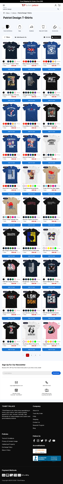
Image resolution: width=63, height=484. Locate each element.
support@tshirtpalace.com (16, 385)
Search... (5, 7)
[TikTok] (50, 440)
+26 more (38, 61)
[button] (18, 43)
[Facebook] (34, 440)
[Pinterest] (46, 440)
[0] (59, 6)
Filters (8, 37)
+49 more (18, 61)
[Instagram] (38, 440)
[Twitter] (42, 440)
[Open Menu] (4, 6)
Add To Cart (11, 69)
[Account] (55, 6)
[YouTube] (53, 440)
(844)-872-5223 (47, 385)
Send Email (56, 373)
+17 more (38, 185)
